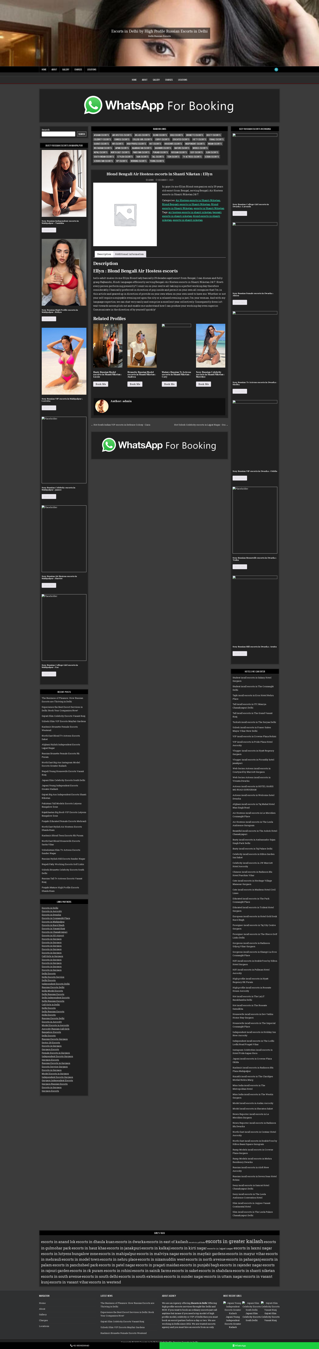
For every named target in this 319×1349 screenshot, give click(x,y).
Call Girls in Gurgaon (52, 956)
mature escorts (181, 148)
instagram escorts (103, 148)
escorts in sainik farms (151, 1270)
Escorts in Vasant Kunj (53, 928)
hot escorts (155, 143)
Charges (78, 69)
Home (44, 69)
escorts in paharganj (243, 1259)
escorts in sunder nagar (184, 1276)
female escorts (217, 139)
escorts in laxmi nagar (253, 1248)
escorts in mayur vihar (245, 1253)
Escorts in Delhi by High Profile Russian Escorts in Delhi (159, 31)
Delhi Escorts (49, 973)
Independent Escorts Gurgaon (57, 1056)
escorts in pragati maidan (157, 1265)
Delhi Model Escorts (52, 990)
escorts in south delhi (100, 1276)
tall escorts (158, 156)
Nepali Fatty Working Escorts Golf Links (63, 864)
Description (104, 254)
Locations (91, 69)
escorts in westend (105, 1282)
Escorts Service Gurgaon (55, 1066)
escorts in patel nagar (117, 1265)
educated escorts (181, 139)
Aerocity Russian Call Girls (55, 1028)
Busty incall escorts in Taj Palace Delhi (252, 848)
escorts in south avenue (61, 1276)
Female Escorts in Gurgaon (56, 1052)
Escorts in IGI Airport (53, 935)
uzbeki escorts (212, 156)
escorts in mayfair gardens (203, 1253)
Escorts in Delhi (50, 907)
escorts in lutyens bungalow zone (69, 1253)
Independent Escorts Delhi (56, 983)
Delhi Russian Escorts (53, 994)
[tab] (104, 254)
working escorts (139, 161)
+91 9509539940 (80, 1345)
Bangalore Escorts (51, 1032)
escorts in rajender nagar (241, 1265)
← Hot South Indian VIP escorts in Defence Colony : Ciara (120, 424)
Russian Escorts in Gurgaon (56, 1063)
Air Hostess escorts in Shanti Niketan (198, 200)
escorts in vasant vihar (69, 1282)
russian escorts (179, 152)
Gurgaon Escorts (50, 1049)
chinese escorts (121, 139)
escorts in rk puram (86, 1270)
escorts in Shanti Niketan (209, 208)
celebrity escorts (102, 139)
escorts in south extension (141, 1276)
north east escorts (120, 152)
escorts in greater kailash (234, 1241)
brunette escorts (194, 135)
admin (151, 180)
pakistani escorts (141, 152)
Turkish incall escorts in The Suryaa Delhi (254, 722)
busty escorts (214, 135)
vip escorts (121, 161)
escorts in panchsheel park (75, 1265)
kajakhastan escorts (142, 148)
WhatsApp (240, 1345)
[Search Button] (276, 69)
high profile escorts (136, 143)
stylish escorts (125, 156)
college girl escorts (142, 139)
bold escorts (176, 135)
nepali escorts (100, 152)
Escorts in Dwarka (51, 914)
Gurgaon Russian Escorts (55, 1083)
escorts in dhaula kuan (95, 1241)
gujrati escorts (101, 143)
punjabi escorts (160, 152)
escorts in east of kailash (167, 1241)
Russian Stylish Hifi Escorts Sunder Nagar (63, 858)
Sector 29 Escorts (51, 1042)
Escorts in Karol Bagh (53, 925)
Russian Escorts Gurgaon (55, 1039)
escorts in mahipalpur (117, 1253)
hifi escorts (117, 143)
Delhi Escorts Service (53, 976)
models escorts (200, 148)
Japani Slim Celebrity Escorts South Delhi (63, 780)
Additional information (129, 254)
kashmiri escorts (163, 148)
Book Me (49, 229)
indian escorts (215, 143)
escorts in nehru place (118, 1259)
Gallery (65, 69)
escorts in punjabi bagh (199, 1265)
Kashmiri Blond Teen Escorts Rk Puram (62, 835)
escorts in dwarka (130, 1241)
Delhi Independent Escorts (56, 997)
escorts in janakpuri (124, 1248)
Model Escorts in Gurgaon (55, 1073)
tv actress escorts (192, 156)
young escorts (157, 161)
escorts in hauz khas (89, 1248)
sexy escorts (196, 152)
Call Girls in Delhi (51, 1004)
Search (46, 129)
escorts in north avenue (206, 1259)
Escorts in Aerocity (52, 911)
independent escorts (195, 143)
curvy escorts (162, 139)
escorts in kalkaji (156, 1248)
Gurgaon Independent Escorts (57, 1080)
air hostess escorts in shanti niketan (190, 212)
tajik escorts (142, 156)
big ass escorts (142, 135)
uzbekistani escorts (103, 161)
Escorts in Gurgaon (51, 938)
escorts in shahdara (215, 1270)
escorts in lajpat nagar (220, 1248)
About (54, 69)
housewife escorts (173, 143)
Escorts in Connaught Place (56, 918)
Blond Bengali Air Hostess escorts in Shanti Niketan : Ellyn (159, 174)
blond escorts (160, 135)
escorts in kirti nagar (189, 1248)
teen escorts (173, 156)
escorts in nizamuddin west (161, 1259)
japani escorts (122, 148)
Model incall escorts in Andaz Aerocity (253, 1103)
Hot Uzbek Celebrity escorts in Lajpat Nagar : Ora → (201, 424)
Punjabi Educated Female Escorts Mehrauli (64, 821)
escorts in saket (185, 1270)
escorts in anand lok (58, 1241)
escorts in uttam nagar (223, 1276)
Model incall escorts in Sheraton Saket (253, 1108)
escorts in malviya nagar (158, 1253)
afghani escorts (101, 135)
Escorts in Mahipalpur (53, 921)
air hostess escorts (122, 135)
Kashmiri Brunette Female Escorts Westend (124, 1333)
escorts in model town (81, 1259)
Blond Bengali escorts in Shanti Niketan (186, 204)
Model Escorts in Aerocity (55, 1025)
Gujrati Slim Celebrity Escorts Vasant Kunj (63, 715)
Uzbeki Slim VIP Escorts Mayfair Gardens (64, 721)
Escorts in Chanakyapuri (54, 931)
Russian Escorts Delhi (53, 987)
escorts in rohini (118, 1270)
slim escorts (212, 152)
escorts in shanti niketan (188, 220)
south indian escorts (104, 156)
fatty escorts (199, 139)
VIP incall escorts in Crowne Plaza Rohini (254, 736)
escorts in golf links (197, 1242)
